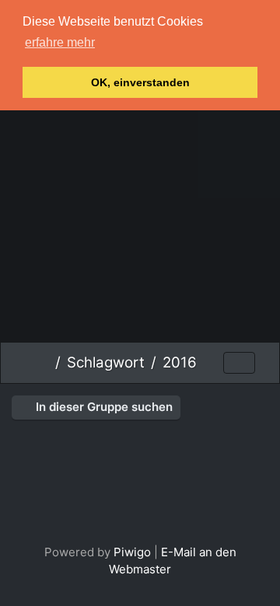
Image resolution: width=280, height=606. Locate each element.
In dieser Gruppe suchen (103, 406)
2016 (180, 362)
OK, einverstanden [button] (140, 82)
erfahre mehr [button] (60, 42)
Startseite (43, 363)
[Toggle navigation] (239, 363)
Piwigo (132, 552)
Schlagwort (106, 362)
